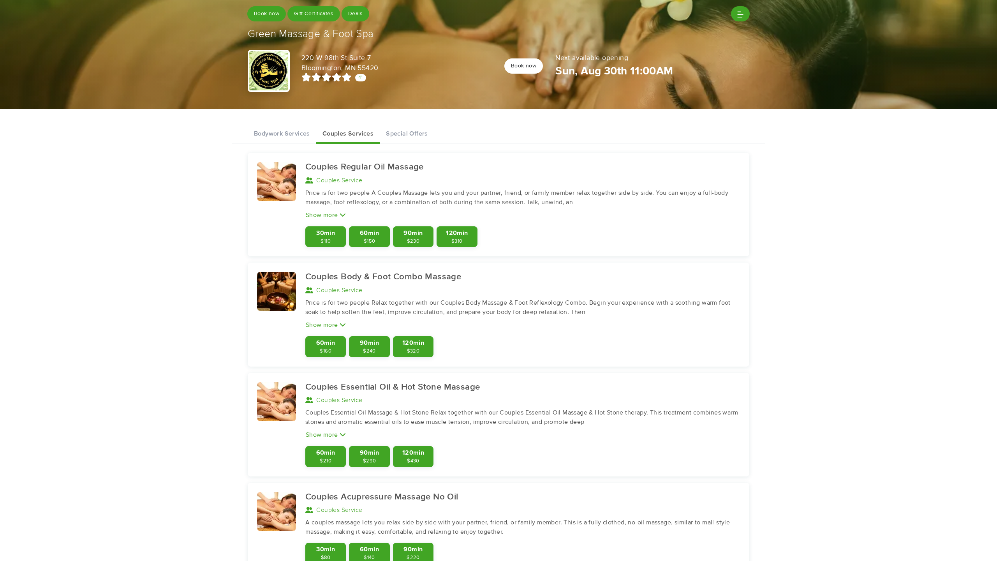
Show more (323, 215)
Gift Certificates (313, 13)
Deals (355, 13)
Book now (266, 13)
